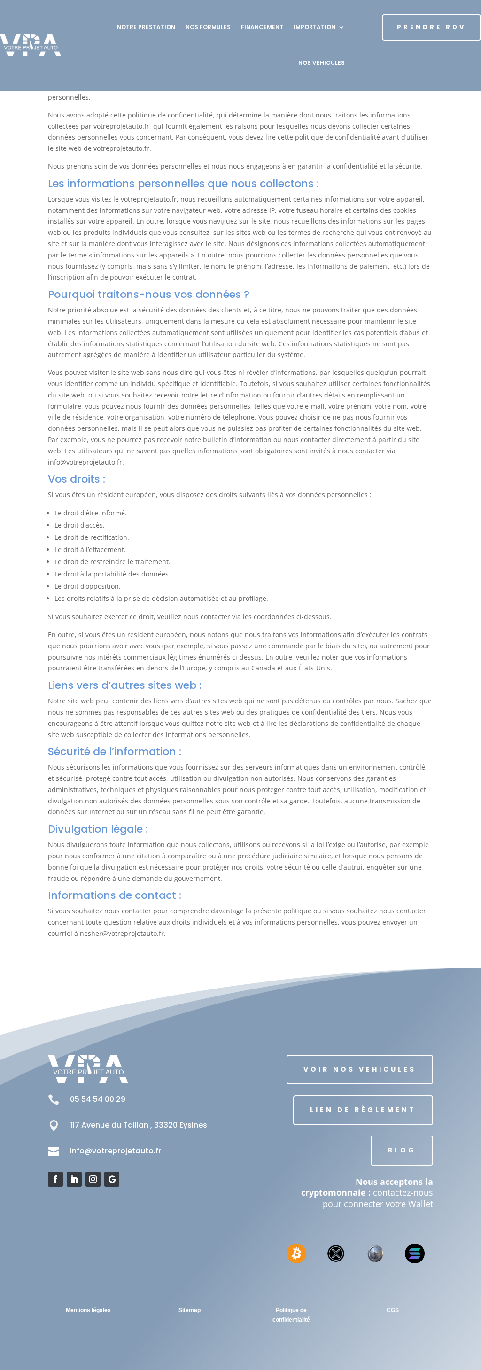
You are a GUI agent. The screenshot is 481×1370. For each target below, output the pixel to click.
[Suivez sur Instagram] (93, 1179)
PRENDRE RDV (431, 27)
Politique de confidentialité (291, 1315)
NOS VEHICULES (321, 63)
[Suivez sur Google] (111, 1179)
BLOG (402, 1150)
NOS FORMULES (208, 27)
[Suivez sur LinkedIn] (74, 1179)
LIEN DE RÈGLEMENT (363, 1109)
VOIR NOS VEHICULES (359, 1069)
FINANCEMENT (262, 27)
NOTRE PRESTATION (146, 27)
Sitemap (189, 1310)
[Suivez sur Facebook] (55, 1179)
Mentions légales (88, 1310)
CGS (393, 1310)
